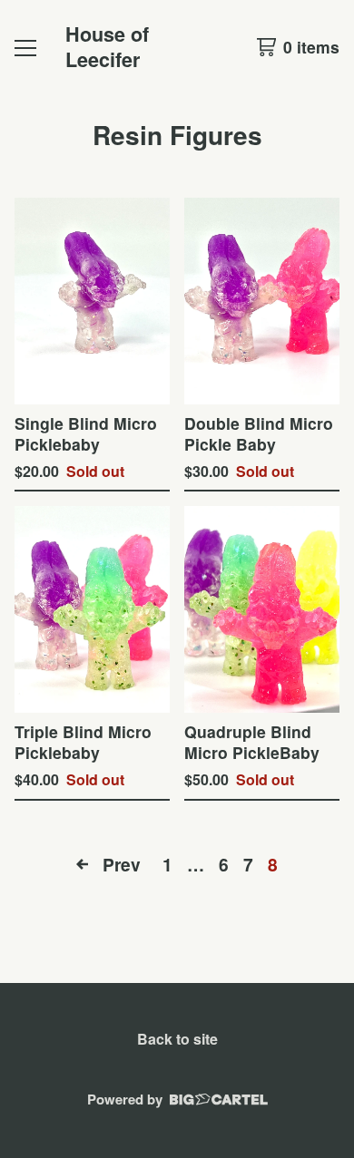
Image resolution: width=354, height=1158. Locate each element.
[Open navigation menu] (25, 47)
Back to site (177, 1038)
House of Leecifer (107, 46)
